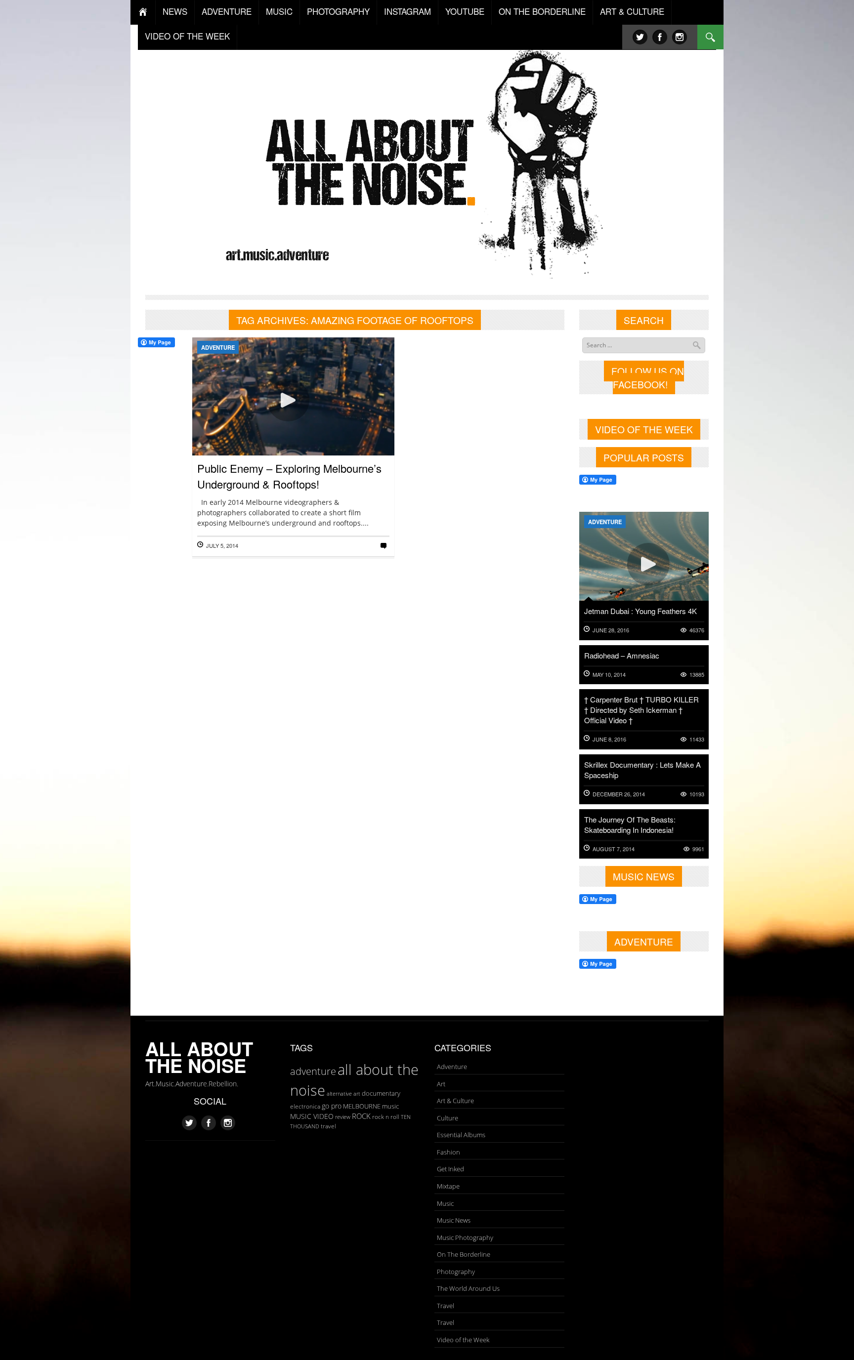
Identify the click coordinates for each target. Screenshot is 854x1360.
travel (328, 1126)
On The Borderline (463, 1254)
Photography (456, 1271)
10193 (696, 794)
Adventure (218, 347)
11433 (696, 739)
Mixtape (448, 1186)
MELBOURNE (362, 1106)
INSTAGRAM (407, 11)
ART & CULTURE (632, 11)
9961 (698, 849)
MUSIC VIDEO (312, 1116)
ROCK (361, 1116)
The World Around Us (468, 1288)
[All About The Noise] (427, 161)
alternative (339, 1093)
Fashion (448, 1152)
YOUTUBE (464, 11)
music (390, 1106)
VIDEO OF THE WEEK (187, 36)
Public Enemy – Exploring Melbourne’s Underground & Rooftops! (289, 476)
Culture (447, 1117)
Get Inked (450, 1168)
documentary (381, 1093)
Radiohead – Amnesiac (621, 655)
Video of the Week (463, 1339)
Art (441, 1083)
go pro (332, 1106)
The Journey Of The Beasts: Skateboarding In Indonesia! (630, 824)
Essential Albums (461, 1134)
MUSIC (279, 11)
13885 (696, 674)
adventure (313, 1071)
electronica (305, 1106)
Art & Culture (455, 1100)
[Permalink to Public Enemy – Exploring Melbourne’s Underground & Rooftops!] (293, 429)
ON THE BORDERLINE (542, 11)
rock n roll (385, 1116)
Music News (453, 1220)
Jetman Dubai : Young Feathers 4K (640, 611)
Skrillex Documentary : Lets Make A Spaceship (642, 769)
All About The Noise (199, 1057)
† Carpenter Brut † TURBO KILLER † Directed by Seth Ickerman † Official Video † (641, 709)
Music (445, 1203)
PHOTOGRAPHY (338, 11)
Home (143, 12)
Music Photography (465, 1237)
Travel (445, 1305)
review (342, 1116)
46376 (696, 630)
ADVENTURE (227, 11)
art (356, 1093)
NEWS (175, 11)
